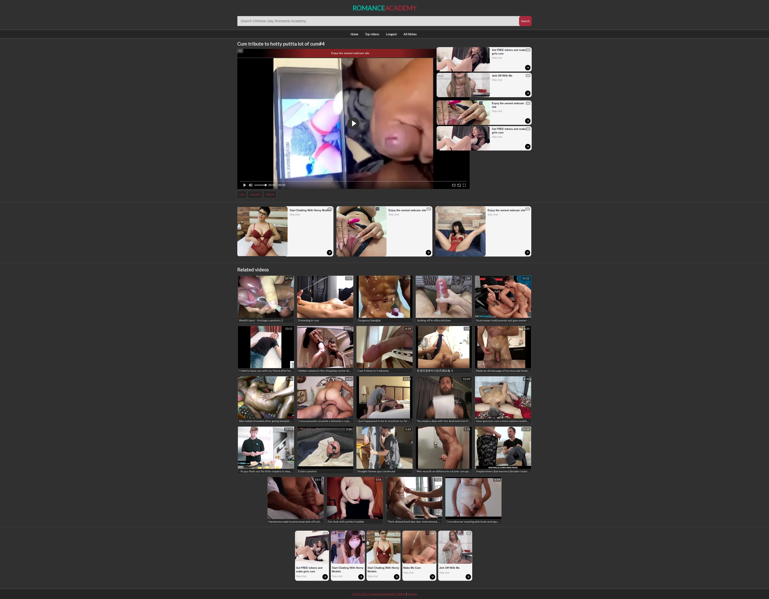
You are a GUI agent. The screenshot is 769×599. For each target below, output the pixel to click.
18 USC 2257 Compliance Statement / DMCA (378, 594)
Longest (391, 34)
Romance (385, 8)
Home (354, 34)
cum (242, 194)
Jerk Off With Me (502, 75)
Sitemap (412, 594)
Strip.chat (497, 58)
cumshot (255, 194)
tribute (270, 194)
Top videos (372, 34)
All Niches (410, 34)
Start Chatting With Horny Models (310, 210)
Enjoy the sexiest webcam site (350, 53)
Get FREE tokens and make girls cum (509, 51)
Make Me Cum (412, 567)
